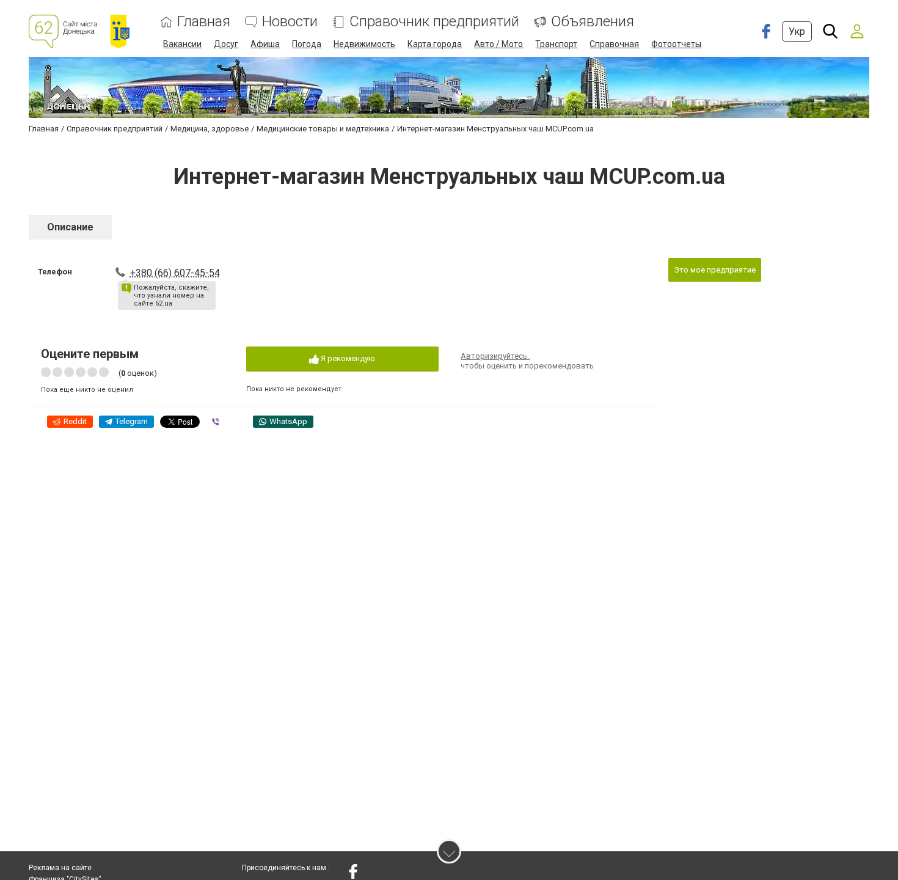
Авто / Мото (498, 44)
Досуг (226, 44)
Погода (306, 44)
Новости (290, 21)
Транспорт (556, 44)
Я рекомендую (347, 358)
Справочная (614, 44)
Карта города (434, 44)
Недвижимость (364, 44)
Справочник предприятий (434, 21)
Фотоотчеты (676, 44)
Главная (203, 21)
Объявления (592, 21)
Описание (70, 227)
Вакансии (182, 44)
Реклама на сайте (60, 868)
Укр (797, 31)
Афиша (265, 44)
